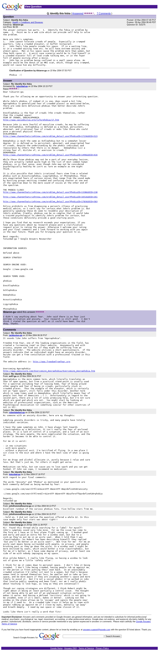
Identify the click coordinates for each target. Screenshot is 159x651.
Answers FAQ (70, 648)
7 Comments (104, 13)
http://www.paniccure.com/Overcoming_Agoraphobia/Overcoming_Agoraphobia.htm (49, 371)
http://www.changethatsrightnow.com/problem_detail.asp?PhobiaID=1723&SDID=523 (50, 136)
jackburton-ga (15, 335)
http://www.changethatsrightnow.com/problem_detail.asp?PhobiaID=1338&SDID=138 (50, 192)
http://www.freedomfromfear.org (51, 361)
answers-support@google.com (96, 629)
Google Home (56, 648)
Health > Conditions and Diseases (27, 22)
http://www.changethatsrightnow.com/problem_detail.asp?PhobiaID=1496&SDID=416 (50, 155)
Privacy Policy (102, 648)
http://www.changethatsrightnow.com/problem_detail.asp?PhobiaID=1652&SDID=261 (50, 197)
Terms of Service (86, 648)
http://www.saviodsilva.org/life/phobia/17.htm (31, 120)
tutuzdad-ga (14, 474)
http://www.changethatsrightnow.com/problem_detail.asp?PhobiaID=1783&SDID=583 (50, 201)
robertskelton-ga (17, 412)
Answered (77, 13)
